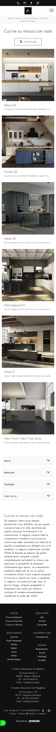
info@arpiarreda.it (31, 682)
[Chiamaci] (18, 3)
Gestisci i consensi (37, 713)
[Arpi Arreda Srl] (28, 10)
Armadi (42, 620)
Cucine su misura (30, 18)
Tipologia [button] (9, 484)
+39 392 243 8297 (30, 698)
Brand (42, 652)
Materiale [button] (9, 472)
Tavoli (14, 651)
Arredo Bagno (14, 659)
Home (9, 18)
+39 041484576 (30, 679)
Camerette (42, 624)
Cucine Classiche (14, 620)
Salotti (14, 648)
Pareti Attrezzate (14, 640)
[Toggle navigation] (51, 10)
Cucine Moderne (14, 617)
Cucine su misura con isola (35, 19)
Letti (42, 617)
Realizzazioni (42, 648)
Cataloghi (42, 656)
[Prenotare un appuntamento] (25, 3)
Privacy (13, 713)
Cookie (21, 713)
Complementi (42, 636)
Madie (14, 644)
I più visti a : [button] (11, 496)
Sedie (14, 655)
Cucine (18, 18)
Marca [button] (7, 460)
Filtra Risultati (30, 41)
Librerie (14, 636)
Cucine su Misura (14, 624)
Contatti (42, 660)
